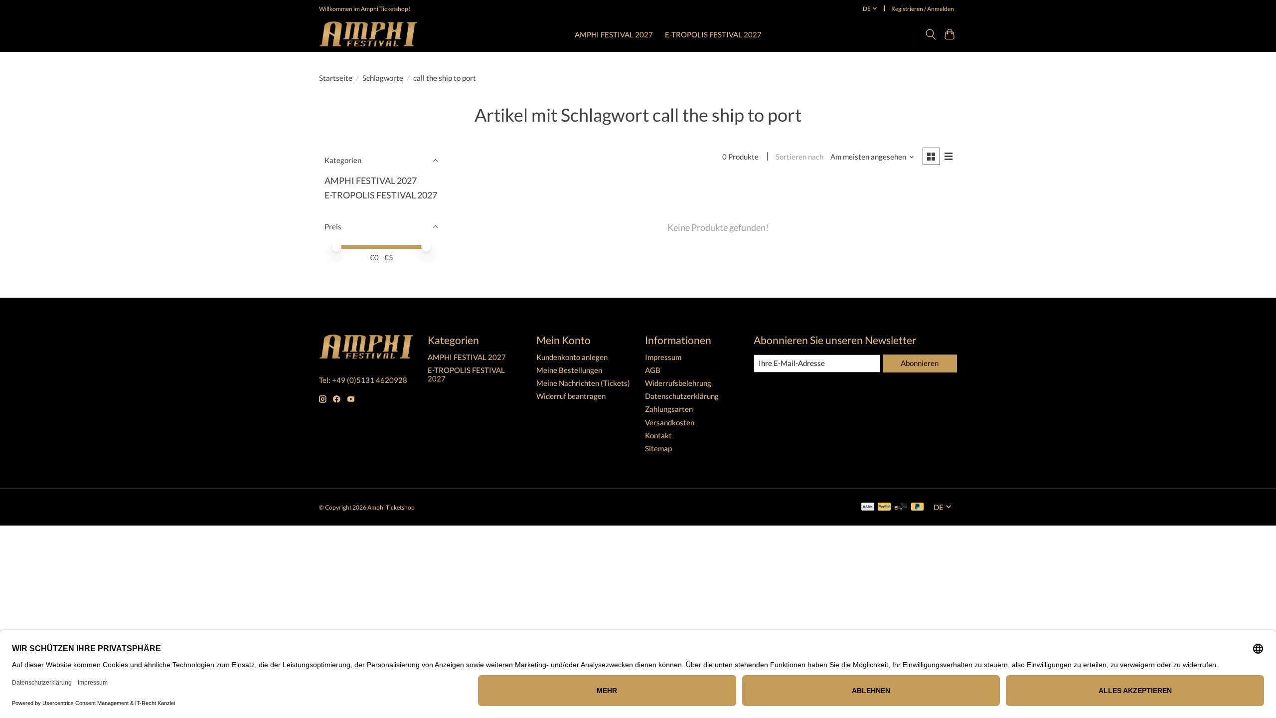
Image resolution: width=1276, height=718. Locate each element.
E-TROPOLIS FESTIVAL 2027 (713, 34)
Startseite (335, 78)
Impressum (663, 357)
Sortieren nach (799, 157)
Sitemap (658, 448)
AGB (652, 370)
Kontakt (658, 435)
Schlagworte (382, 78)
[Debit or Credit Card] (900, 507)
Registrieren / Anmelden (922, 8)
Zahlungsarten (669, 409)
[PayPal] (884, 507)
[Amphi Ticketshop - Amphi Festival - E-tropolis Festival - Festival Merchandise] (368, 34)
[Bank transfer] (867, 507)
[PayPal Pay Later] (917, 507)
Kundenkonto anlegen (572, 357)
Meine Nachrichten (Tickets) (583, 383)
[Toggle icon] (930, 34)
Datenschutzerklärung (682, 396)
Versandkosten (669, 422)
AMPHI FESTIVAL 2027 (614, 34)
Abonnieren (920, 363)
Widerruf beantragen (571, 396)
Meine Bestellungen (569, 370)
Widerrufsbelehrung (678, 383)
